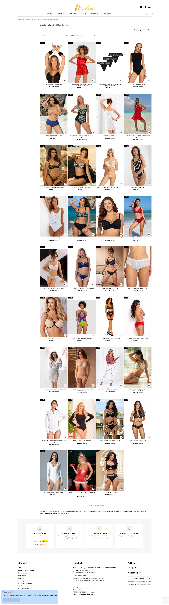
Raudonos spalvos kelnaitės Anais (138, 338)
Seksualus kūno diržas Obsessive (109, 338)
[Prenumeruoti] (149, 578)
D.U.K (19, 568)
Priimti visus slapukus (11, 600)
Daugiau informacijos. (49, 595)
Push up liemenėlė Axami (54, 338)
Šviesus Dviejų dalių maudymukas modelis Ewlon (138, 389)
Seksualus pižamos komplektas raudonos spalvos (82, 84)
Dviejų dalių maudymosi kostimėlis (82, 187)
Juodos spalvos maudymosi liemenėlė (110, 238)
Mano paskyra (22, 573)
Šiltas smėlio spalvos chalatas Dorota (54, 389)
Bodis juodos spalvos (138, 84)
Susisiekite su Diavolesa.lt (26, 570)
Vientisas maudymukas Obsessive (82, 338)
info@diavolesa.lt (80, 575)
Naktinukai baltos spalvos (110, 136)
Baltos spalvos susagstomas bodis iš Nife (54, 441)
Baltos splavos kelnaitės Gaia (137, 288)
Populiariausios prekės (25, 583)
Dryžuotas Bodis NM (137, 187)
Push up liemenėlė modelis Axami (110, 441)
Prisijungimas (22, 575)
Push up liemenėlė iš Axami (138, 441)
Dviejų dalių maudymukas (138, 238)
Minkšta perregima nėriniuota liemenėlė (109, 187)
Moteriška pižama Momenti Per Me (109, 389)
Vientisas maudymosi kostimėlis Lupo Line (81, 136)
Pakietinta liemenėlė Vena (110, 288)
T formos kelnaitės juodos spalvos (54, 187)
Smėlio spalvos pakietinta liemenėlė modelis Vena (82, 389)
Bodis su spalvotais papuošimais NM (54, 238)
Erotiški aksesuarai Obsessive (53, 84)
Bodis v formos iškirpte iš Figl (53, 492)
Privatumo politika (23, 588)
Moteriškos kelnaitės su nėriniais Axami (82, 288)
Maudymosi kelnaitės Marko (54, 136)
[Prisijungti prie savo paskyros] (145, 7)
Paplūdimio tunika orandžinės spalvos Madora (138, 136)
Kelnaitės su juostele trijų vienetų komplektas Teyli (110, 84)
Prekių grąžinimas (23, 581)
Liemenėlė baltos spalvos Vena (54, 288)
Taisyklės (20, 586)
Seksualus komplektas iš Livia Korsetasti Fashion (82, 493)
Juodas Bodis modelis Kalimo (82, 441)
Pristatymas (21, 578)
